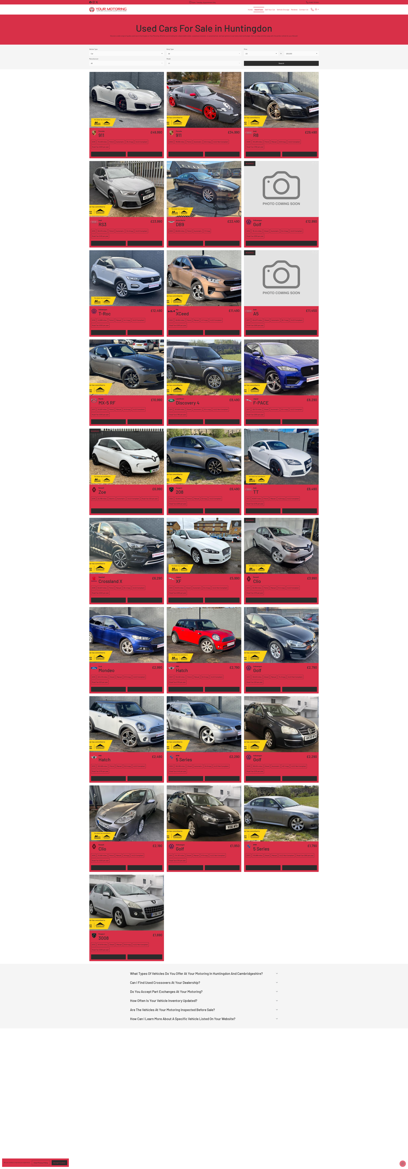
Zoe (102, 492)
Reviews (294, 9)
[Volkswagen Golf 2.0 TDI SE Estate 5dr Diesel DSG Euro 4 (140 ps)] (281, 724)
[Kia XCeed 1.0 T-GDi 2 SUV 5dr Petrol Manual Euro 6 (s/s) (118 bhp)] (204, 278)
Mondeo (106, 670)
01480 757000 (314, 2)
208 (179, 492)
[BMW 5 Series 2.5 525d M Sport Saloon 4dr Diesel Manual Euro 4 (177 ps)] (281, 813)
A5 (256, 313)
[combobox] (126, 53)
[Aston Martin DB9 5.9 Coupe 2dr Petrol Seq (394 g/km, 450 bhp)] (204, 189)
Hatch (182, 670)
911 (101, 135)
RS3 (102, 224)
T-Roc (104, 313)
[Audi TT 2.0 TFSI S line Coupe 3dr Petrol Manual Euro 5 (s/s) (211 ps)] (281, 456)
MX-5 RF (106, 402)
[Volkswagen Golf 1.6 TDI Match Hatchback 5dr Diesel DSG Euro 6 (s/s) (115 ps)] (281, 189)
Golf (257, 224)
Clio (257, 581)
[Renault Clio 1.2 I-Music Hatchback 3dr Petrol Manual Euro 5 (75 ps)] (126, 813)
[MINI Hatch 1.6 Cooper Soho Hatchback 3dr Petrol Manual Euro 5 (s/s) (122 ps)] (126, 724)
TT (256, 492)
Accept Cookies (59, 1163)
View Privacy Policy (41, 1163)
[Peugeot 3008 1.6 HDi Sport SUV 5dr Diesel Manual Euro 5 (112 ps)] (126, 902)
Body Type (170, 49)
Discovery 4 (187, 402)
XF (178, 581)
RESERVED (250, 164)
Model (169, 59)
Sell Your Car (270, 9)
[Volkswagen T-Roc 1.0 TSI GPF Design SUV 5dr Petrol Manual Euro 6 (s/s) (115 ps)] (126, 278)
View (108, 154)
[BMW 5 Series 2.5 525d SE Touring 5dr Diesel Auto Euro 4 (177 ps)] (204, 724)
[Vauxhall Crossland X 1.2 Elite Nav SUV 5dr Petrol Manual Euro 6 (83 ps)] (126, 546)
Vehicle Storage (283, 9)
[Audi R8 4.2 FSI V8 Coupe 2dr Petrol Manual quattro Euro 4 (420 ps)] (281, 99)
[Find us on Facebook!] (90, 2)
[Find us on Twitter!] (97, 2)
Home (250, 9)
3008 (103, 938)
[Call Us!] (311, 10)
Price (245, 49)
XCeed (182, 313)
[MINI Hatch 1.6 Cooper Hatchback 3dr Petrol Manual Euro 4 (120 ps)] (204, 635)
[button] (316, 9)
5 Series (184, 759)
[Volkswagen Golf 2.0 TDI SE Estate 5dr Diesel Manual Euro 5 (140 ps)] (204, 813)
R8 (256, 135)
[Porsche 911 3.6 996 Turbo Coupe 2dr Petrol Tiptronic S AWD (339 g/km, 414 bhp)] (204, 99)
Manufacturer (93, 59)
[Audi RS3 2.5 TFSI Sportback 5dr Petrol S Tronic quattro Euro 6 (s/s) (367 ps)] (126, 189)
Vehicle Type (93, 49)
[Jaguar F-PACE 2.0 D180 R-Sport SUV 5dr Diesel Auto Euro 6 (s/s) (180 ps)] (281, 367)
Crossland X (110, 581)
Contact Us (303, 9)
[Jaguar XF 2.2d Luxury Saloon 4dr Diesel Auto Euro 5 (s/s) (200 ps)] (204, 546)
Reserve (145, 154)
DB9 (180, 224)
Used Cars (258, 9)
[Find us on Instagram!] (94, 2)
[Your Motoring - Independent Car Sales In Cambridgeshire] (107, 9)
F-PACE (261, 402)
